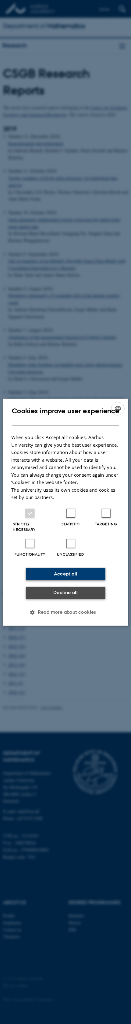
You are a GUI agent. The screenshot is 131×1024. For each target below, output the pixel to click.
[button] (65, 612)
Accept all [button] (65, 574)
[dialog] (65, 511)
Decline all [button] (65, 592)
